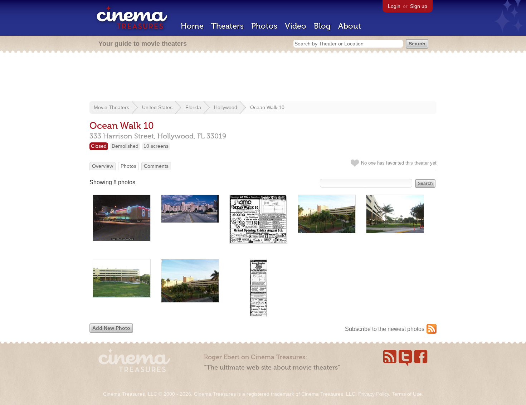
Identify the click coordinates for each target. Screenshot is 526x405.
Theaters (227, 26)
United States (157, 107)
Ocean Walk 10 (267, 107)
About (349, 26)
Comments (156, 166)
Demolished (125, 146)
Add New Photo (111, 328)
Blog (322, 26)
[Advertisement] (263, 78)
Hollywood (225, 107)
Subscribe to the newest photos (384, 329)
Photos (264, 26)
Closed (99, 146)
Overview (102, 166)
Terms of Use (407, 394)
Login (394, 6)
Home (192, 26)
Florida (193, 107)
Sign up (418, 6)
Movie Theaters (111, 107)
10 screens (156, 146)
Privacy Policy (373, 394)
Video (295, 26)
